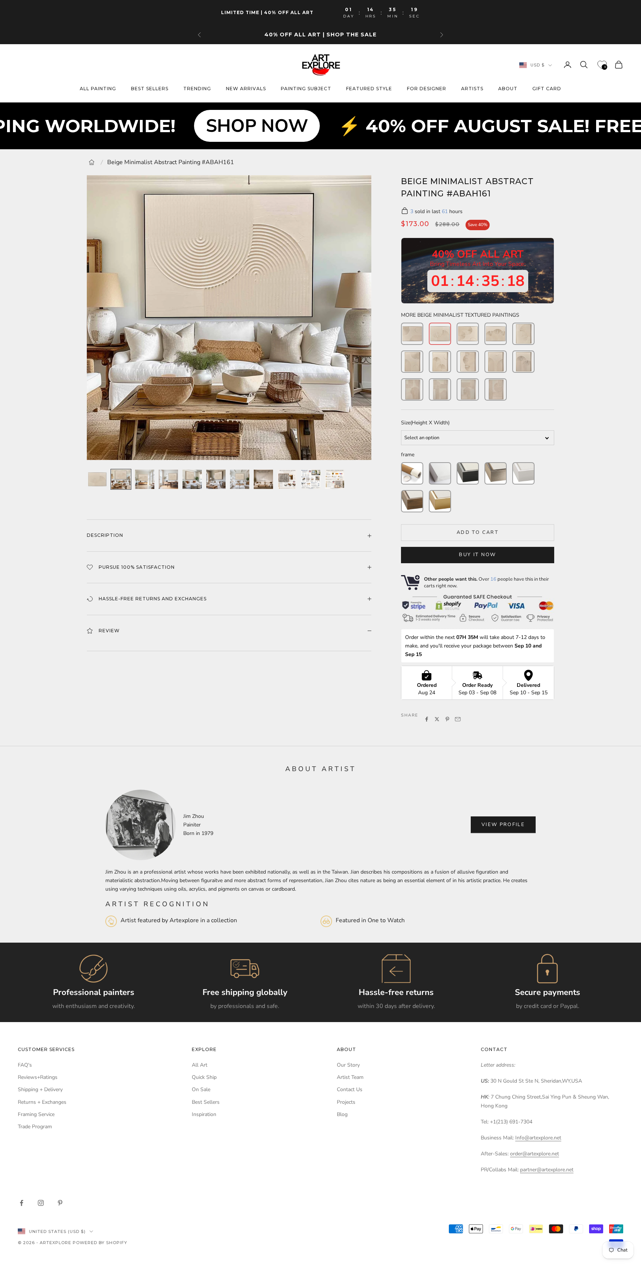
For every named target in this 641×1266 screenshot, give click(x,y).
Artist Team (350, 1077)
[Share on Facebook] (427, 719)
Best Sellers (206, 1102)
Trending (197, 89)
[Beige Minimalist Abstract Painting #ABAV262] (412, 389)
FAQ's (25, 1064)
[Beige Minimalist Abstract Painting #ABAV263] (440, 389)
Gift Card (546, 89)
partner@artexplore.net (546, 1169)
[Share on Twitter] (437, 719)
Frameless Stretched (440, 473)
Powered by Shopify (100, 1242)
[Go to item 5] (192, 479)
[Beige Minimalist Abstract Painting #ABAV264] (468, 389)
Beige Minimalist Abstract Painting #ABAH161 (170, 162)
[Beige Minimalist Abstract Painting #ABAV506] (440, 361)
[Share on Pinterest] (447, 719)
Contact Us (349, 1089)
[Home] (91, 162)
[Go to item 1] (97, 479)
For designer (426, 89)
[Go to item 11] (334, 479)
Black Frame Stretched (468, 473)
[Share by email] (458, 719)
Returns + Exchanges (42, 1102)
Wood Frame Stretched (412, 501)
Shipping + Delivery (40, 1089)
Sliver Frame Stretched (495, 473)
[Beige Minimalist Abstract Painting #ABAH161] (440, 334)
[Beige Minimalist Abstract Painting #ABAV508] (495, 361)
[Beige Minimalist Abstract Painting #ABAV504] (523, 334)
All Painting (98, 89)
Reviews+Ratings (37, 1077)
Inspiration (204, 1114)
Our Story (348, 1064)
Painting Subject (306, 89)
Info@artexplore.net (538, 1137)
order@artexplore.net (534, 1153)
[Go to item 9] (287, 479)
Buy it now (477, 554)
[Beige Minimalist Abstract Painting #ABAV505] (412, 361)
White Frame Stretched (523, 473)
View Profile (503, 824)
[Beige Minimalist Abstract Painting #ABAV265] (495, 389)
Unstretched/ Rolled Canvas (412, 473)
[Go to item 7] (239, 479)
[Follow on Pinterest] (60, 1203)
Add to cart (478, 532)
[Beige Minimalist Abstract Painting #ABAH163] (495, 334)
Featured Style (369, 89)
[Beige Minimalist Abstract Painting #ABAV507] (468, 361)
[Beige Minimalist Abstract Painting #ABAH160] (412, 334)
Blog (342, 1114)
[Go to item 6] (216, 479)
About (507, 89)
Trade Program (35, 1126)
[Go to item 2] (121, 479)
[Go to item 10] (310, 479)
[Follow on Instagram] (41, 1203)
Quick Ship (204, 1077)
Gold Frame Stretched (440, 501)
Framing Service (36, 1114)
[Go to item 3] (144, 479)
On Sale (201, 1089)
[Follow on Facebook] (21, 1203)
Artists (472, 89)
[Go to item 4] (168, 479)
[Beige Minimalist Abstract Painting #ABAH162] (468, 334)
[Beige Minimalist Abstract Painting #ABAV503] (523, 361)
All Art (199, 1064)
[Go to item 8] (263, 479)
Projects (346, 1102)
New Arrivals (246, 89)
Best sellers (149, 89)
